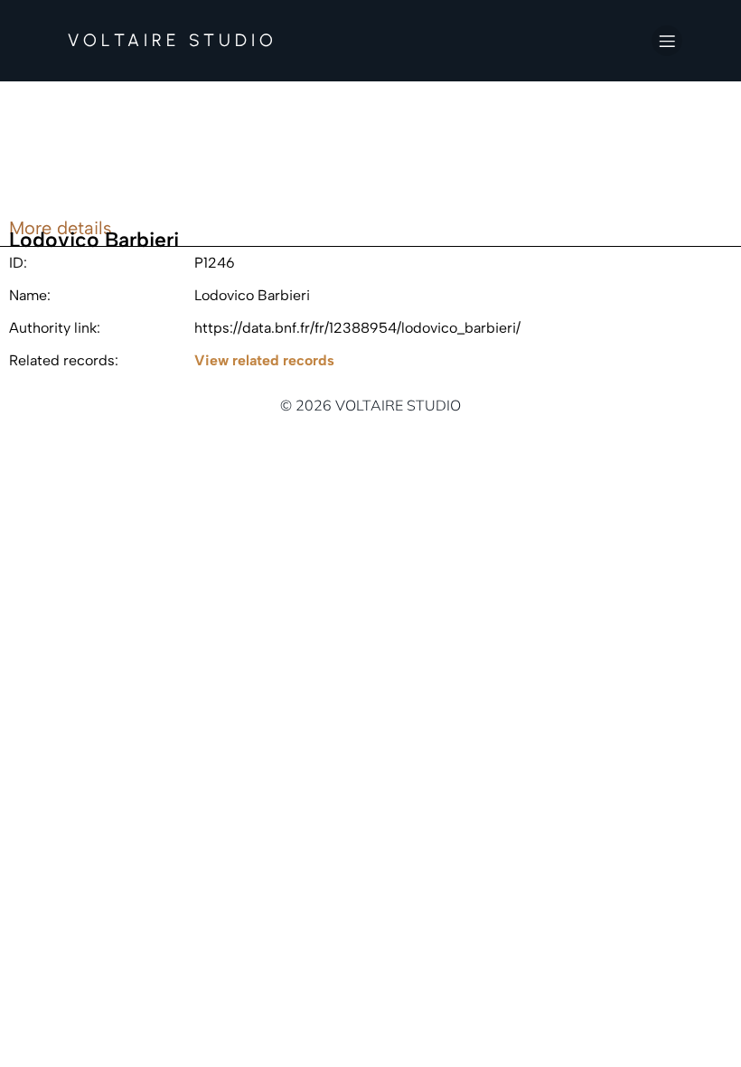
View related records (264, 360)
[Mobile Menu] (667, 40)
